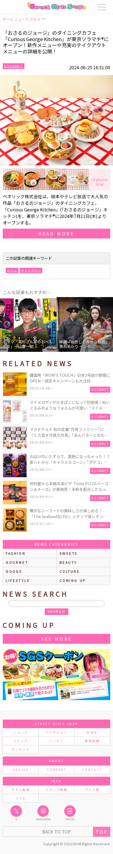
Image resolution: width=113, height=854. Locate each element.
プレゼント (21, 749)
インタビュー (56, 732)
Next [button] (106, 324)
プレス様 (92, 789)
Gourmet (13, 66)
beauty (69, 562)
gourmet (17, 562)
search (56, 612)
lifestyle (18, 580)
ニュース (20, 732)
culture (70, 571)
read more (56, 233)
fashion (16, 553)
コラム (20, 798)
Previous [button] (7, 324)
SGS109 (21, 769)
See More (56, 639)
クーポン (56, 741)
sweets (69, 553)
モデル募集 (21, 789)
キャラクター (31, 270)
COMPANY (56, 769)
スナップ (20, 741)
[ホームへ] (56, 6)
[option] (28, 324)
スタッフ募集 (56, 789)
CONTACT (92, 769)
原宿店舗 (92, 741)
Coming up (73, 580)
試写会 (92, 732)
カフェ (12, 270)
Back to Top (56, 831)
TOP (102, 832)
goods (14, 571)
